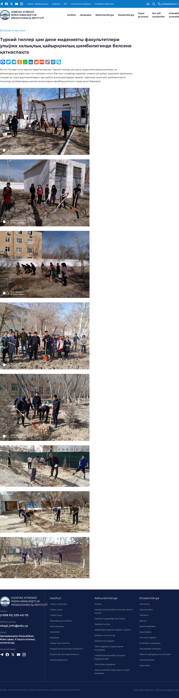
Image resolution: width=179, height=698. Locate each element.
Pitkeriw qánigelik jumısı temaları (155, 654)
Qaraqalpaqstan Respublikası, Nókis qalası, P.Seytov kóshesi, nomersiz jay (17, 639)
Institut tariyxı (56, 615)
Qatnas (142, 621)
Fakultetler (55, 632)
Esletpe (98, 604)
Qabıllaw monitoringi (105, 635)
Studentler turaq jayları (150, 643)
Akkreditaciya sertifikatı (61, 621)
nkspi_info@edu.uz (14, 625)
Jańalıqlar (85, 15)
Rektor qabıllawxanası (37, 4)
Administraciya (57, 626)
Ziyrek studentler (147, 626)
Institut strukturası (58, 604)
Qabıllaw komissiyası (104, 641)
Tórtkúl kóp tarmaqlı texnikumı (64, 654)
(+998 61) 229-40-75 (14, 615)
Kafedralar (54, 637)
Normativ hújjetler (148, 637)
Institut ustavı (56, 609)
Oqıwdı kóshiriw (147, 660)
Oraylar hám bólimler (60, 643)
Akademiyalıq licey (58, 660)
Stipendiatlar (145, 632)
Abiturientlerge (104, 15)
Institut (71, 15)
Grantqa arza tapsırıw (81, 4)
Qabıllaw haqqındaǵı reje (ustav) (110, 618)
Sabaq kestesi (146, 609)
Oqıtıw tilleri (144, 665)
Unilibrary (56, 4)
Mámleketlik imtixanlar (150, 648)
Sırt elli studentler (158, 15)
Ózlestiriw (144, 615)
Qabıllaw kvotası (102, 624)
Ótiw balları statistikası (105, 664)
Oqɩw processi (143, 15)
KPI (65, 4)
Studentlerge (126, 15)
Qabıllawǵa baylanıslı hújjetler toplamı (113, 629)
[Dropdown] (148, 4)
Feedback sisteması (104, 4)
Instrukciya (144, 604)
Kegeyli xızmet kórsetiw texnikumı (66, 648)
